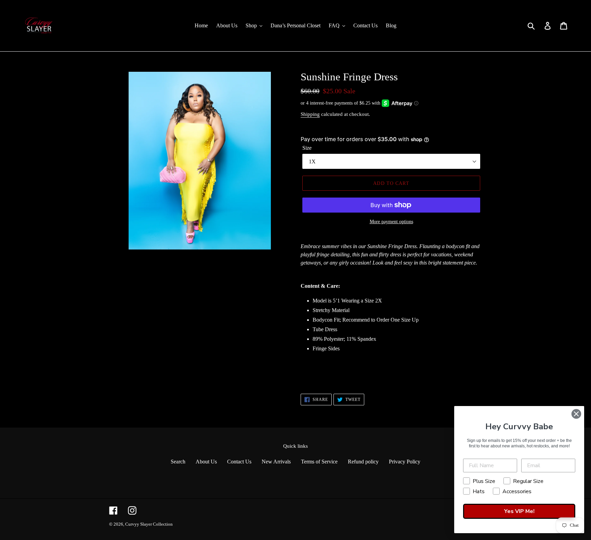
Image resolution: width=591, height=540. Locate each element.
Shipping (310, 114)
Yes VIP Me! (519, 511)
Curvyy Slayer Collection (149, 524)
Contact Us (239, 461)
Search (178, 461)
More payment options (391, 221)
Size (307, 148)
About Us (206, 461)
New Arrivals (276, 461)
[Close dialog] (576, 414)
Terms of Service (319, 461)
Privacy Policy (404, 461)
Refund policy (363, 461)
